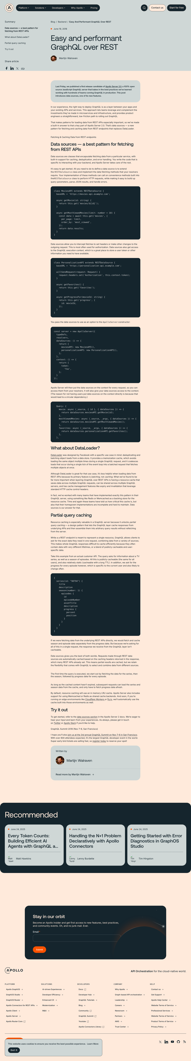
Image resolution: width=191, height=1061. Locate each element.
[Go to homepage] (9, 7)
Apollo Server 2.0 (113, 86)
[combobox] (144, 7)
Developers (57, 7)
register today (99, 741)
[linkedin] (12, 68)
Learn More (92, 1043)
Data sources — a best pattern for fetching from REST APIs (21, 29)
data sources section (87, 716)
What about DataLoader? (17, 37)
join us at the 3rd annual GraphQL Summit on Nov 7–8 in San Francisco (102, 734)
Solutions (39, 7)
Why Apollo (77, 7)
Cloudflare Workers (95, 699)
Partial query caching (15, 43)
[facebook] (6, 68)
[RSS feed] (184, 1042)
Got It (14, 1050)
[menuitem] (23, 989)
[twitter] (17, 68)
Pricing (94, 7)
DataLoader (56, 455)
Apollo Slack (70, 723)
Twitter (57, 723)
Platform (23, 7)
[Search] (144, 7)
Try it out (9, 49)
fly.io (109, 699)
